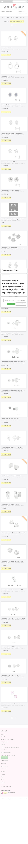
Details (13, 276)
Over (18, 276)
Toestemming (6, 276)
